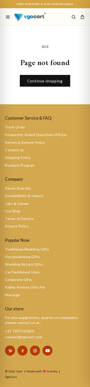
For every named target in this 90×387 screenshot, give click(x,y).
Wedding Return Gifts (24, 264)
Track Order (15, 127)
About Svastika (18, 188)
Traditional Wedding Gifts (27, 249)
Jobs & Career (17, 203)
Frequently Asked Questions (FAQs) (36, 134)
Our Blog (12, 211)
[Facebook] (23, 351)
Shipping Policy (18, 157)
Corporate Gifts (18, 279)
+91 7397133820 (19, 331)
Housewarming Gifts (22, 257)
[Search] (73, 17)
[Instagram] (35, 351)
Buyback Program (19, 165)
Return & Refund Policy (25, 142)
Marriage (12, 295)
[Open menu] (8, 17)
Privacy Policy (16, 226)
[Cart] (82, 17)
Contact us (14, 150)
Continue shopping (45, 81)
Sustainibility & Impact (24, 196)
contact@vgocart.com (23, 337)
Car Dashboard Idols (22, 272)
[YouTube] (47, 351)
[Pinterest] (10, 351)
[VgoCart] (32, 17)
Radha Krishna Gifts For (25, 287)
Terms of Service (19, 218)
